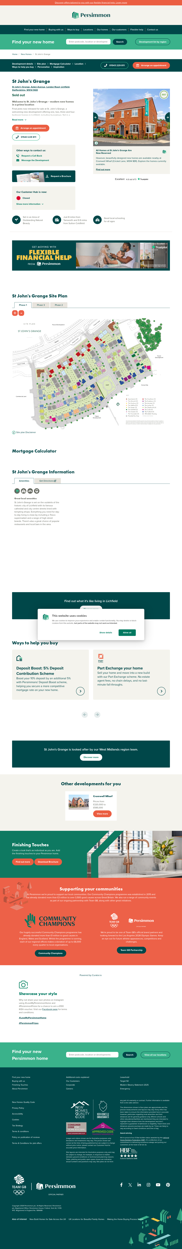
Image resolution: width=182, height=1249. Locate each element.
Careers (69, 1088)
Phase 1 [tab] (23, 305)
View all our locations (155, 1054)
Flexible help (136, 29)
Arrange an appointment (153, 65)
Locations (88, 29)
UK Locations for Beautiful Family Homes (86, 1219)
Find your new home (34, 29)
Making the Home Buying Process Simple (125, 1219)
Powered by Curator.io (91, 975)
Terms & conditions (20, 1131)
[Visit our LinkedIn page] (139, 1185)
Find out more (103, 169)
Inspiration (58, 67)
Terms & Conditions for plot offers (27, 1143)
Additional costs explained (77, 1077)
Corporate (70, 1084)
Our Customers (73, 1081)
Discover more (91, 757)
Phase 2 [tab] (59, 305)
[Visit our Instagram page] (148, 1185)
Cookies (15, 1119)
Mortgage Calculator (60, 63)
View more (102, 813)
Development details (22, 63)
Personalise (44, 67)
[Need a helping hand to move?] (91, 255)
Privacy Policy (18, 1108)
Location (79, 63)
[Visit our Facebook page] (121, 1185)
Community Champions (51, 953)
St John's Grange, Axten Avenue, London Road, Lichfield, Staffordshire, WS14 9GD (41, 88)
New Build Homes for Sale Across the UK (48, 1219)
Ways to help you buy (23, 67)
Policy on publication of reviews (26, 1137)
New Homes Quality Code (23, 1102)
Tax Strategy (17, 1125)
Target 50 (124, 1081)
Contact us (152, 29)
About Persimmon (20, 1088)
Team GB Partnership (131, 950)
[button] (99, 117)
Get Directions (46, 480)
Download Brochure (48, 861)
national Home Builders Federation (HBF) (144, 1138)
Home (14, 54)
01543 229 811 (117, 65)
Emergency (125, 1088)
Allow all (127, 632)
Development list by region (152, 41)
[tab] (17, 491)
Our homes (102, 29)
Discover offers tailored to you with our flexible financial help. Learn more (91, 2)
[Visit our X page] (130, 1185)
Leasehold (124, 1077)
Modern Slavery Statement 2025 (134, 1084)
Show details (106, 632)
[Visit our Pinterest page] (168, 1185)
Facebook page (50, 1009)
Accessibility (17, 1113)
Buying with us (56, 29)
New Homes (26, 54)
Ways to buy (73, 29)
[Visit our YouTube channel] (158, 1185)
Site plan (41, 63)
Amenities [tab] (24, 480)
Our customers (119, 29)
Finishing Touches (20, 1084)
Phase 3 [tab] (41, 305)
